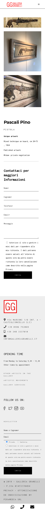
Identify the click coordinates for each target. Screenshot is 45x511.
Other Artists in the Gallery (17, 375)
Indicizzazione (18, 495)
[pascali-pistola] (22, 91)
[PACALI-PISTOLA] (22, 22)
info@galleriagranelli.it (20, 339)
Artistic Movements (16, 380)
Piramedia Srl (13, 499)
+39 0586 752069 (18, 327)
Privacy (9, 269)
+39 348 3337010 (17, 332)
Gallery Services (15, 385)
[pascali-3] (22, 51)
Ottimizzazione (27, 490)
